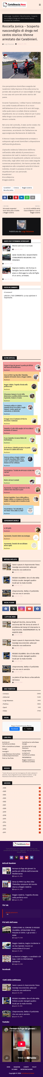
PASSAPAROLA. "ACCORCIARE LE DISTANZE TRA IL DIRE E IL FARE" (14, 510)
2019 (21, 812)
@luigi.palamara (12, 913)
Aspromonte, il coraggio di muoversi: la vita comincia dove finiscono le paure (17, 489)
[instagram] (21, 609)
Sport (22, 707)
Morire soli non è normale (22, 246)
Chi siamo (14, 1069)
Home (8, 1067)
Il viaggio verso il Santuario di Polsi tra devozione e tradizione (15, 420)
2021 (21, 805)
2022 (21, 801)
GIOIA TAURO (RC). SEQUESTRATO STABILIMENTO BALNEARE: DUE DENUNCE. (24, 257)
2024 (21, 795)
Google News (26, 751)
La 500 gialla (7, 528)
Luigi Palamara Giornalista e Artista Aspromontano (11, 755)
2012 (21, 829)
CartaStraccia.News (26, 1069)
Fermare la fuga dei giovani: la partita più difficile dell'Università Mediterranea (18, 366)
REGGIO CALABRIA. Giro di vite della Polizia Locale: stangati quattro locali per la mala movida (25, 580)
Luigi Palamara (9, 44)
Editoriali (22, 697)
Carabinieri (15, 16)
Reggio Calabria (27, 188)
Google (4, 749)
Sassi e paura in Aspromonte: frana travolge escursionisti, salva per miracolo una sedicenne (25, 567)
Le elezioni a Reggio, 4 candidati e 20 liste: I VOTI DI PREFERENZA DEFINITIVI (26, 959)
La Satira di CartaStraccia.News (28, 754)
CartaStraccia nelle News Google (30, 743)
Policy (34, 1067)
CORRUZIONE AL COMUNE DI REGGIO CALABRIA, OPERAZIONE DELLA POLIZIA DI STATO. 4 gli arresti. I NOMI (26, 931)
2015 (21, 819)
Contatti (26, 1067)
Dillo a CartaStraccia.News (11, 746)
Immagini (5, 751)
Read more (7, 370)
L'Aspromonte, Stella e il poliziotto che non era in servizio (25, 592)
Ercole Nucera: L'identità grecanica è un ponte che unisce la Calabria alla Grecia (17, 448)
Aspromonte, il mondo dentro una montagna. (17, 536)
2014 (21, 822)
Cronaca (16, 188)
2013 (21, 825)
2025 (22, 791)
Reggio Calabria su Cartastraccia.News (28, 760)
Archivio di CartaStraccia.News (8, 743)
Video (22, 711)
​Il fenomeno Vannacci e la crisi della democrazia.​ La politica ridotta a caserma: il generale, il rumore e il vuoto (16, 396)
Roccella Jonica (8, 190)
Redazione (17, 1067)
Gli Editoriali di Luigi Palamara (29, 747)
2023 (22, 798)
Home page (7, 16)
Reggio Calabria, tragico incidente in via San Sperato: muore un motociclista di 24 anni (26, 945)
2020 (22, 808)
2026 (21, 788)
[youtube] (29, 609)
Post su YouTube (8, 758)
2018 (21, 815)
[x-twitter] (13, 609)
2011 (21, 832)
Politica (22, 704)
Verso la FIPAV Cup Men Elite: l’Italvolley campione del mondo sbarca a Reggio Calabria (17, 376)
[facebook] (5, 609)
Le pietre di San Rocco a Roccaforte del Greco (26, 678)
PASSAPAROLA (26, 757)
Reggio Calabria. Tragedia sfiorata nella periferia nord (25, 896)
